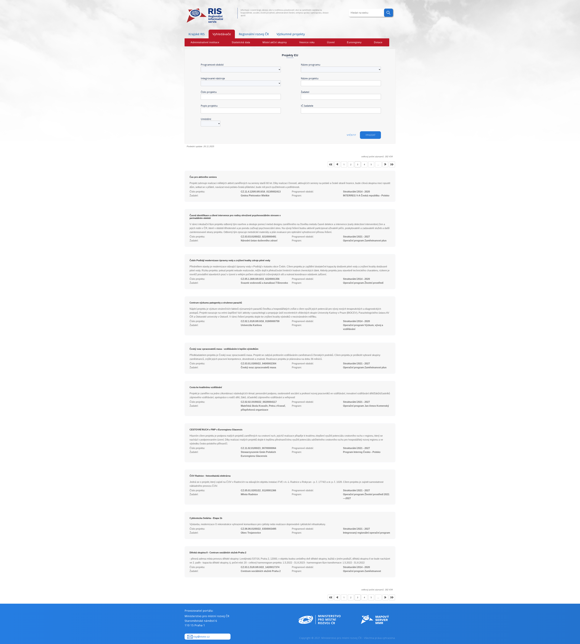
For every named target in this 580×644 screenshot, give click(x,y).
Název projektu (309, 78)
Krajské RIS (196, 34)
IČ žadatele (307, 105)
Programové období (212, 64)
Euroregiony (354, 42)
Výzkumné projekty (291, 34)
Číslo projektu (209, 92)
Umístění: (206, 119)
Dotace (378, 42)
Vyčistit (351, 135)
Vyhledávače (222, 34)
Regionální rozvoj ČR (254, 34)
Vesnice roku (307, 42)
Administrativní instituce (205, 42)
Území (331, 42)
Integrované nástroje (213, 78)
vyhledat (370, 135)
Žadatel (305, 92)
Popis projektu (209, 105)
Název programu (310, 64)
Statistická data (241, 42)
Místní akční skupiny (275, 42)
